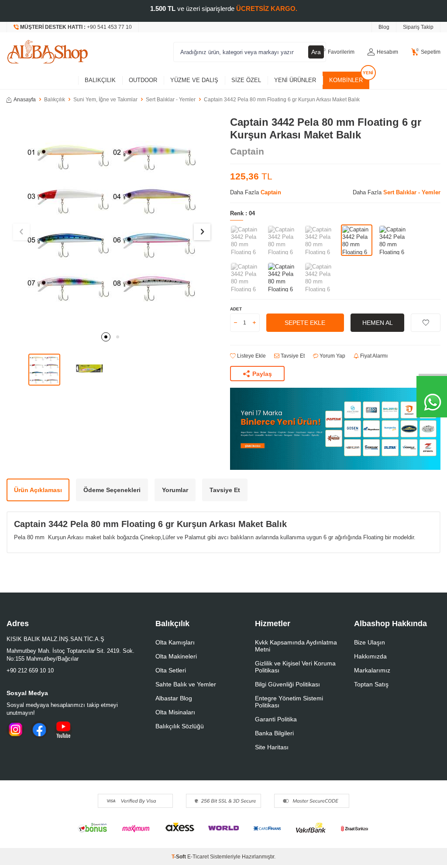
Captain (247, 151)
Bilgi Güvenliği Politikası (287, 684)
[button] (105, 336)
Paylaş (262, 373)
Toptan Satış (371, 684)
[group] (112, 221)
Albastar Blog (173, 698)
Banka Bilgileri (274, 733)
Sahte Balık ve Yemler (185, 684)
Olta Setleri (170, 670)
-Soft (179, 857)
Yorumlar (175, 489)
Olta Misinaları (175, 712)
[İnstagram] (15, 729)
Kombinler (346, 80)
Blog (383, 27)
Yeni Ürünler (295, 80)
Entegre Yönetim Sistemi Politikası (289, 702)
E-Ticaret (198, 857)
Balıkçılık (100, 80)
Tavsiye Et (292, 356)
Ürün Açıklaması (38, 489)
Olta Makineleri (176, 656)
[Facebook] (39, 729)
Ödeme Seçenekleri (112, 489)
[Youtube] (63, 729)
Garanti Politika (276, 719)
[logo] (48, 52)
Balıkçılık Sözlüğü (179, 726)
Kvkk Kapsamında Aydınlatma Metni (296, 646)
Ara (316, 51)
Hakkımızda (370, 656)
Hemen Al (377, 322)
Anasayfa (25, 99)
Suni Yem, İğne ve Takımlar (105, 99)
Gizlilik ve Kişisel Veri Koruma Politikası (295, 667)
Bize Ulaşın (369, 642)
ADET (236, 309)
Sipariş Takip (418, 27)
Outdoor (143, 80)
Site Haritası (272, 747)
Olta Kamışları (175, 642)
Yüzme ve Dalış (194, 80)
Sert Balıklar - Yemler (171, 99)
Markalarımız (372, 670)
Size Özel (246, 80)
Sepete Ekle (305, 322)
